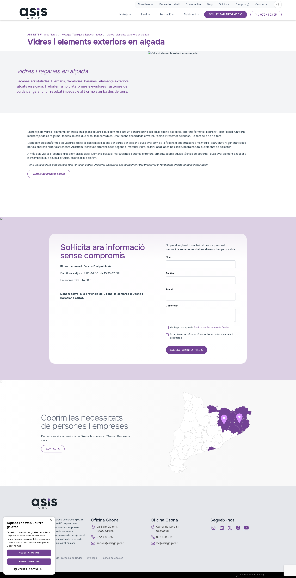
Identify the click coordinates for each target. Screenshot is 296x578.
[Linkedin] (222, 528)
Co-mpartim (193, 4)
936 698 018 (164, 537)
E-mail (169, 289)
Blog (210, 4)
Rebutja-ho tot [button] (29, 561)
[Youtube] (246, 528)
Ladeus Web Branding (252, 574)
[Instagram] (213, 528)
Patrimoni (190, 14)
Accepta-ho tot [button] (29, 552)
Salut (143, 14)
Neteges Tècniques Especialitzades (82, 34)
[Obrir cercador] (278, 4)
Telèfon (170, 273)
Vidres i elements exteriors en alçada (128, 34)
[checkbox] (167, 327)
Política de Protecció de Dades (211, 327)
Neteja (123, 14)
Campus (241, 4)
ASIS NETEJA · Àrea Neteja (42, 34)
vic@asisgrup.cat (167, 543)
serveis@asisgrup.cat (110, 543)
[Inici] (30, 13)
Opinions (224, 4)
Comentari (172, 305)
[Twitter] (230, 528)
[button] (29, 569)
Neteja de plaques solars (49, 174)
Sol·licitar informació (186, 350)
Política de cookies (112, 557)
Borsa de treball (169, 4)
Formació (165, 14)
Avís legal (92, 557)
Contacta (261, 4)
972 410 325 (105, 537)
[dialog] (29, 546)
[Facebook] (238, 528)
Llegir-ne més (14, 546)
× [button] (51, 520)
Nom (168, 257)
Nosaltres (144, 4)
